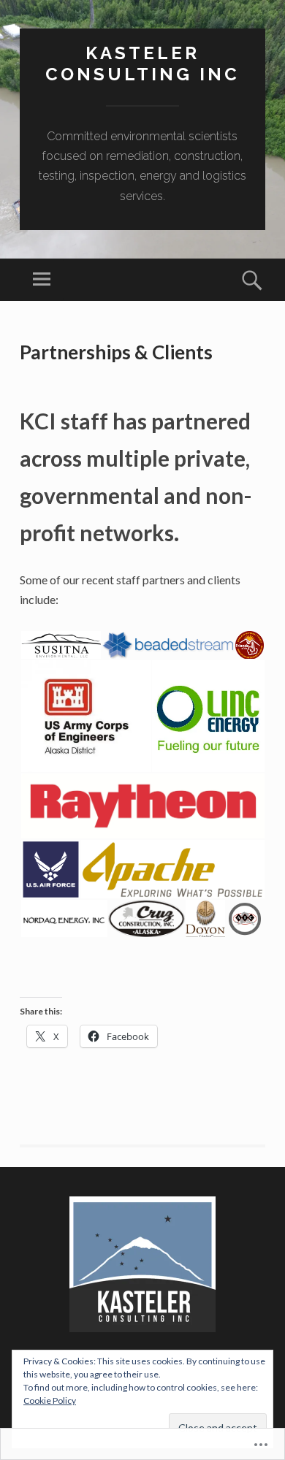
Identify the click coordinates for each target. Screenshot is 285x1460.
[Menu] (42, 280)
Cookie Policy (49, 1400)
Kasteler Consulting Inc (142, 63)
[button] (60, 645)
